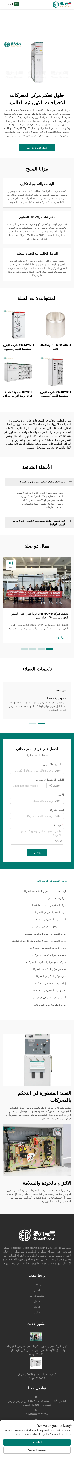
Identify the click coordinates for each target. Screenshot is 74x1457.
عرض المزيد (62, 637)
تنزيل (37, 1306)
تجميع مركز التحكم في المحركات (49, 990)
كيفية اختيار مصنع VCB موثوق (37, 1374)
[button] (49, 649)
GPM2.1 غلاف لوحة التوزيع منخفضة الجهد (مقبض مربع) (55, 394)
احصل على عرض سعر (37, 147)
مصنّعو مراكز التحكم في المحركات (48, 926)
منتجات (37, 1284)
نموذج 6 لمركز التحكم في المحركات (48, 948)
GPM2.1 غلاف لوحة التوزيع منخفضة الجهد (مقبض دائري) (18, 347)
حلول (37, 1301)
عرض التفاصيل (55, 325)
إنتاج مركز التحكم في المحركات (50, 983)
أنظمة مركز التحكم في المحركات (49, 997)
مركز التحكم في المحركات (35, 891)
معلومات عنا (37, 1295)
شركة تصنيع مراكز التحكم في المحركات (46, 962)
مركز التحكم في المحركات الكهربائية (47, 905)
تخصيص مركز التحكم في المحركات (48, 969)
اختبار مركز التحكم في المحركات (49, 919)
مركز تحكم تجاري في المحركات (50, 1004)
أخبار (37, 1290)
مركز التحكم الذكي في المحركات (49, 912)
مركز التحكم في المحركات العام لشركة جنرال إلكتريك (39, 940)
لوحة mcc (61, 891)
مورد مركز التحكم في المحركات (50, 976)
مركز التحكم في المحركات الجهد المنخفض (45, 933)
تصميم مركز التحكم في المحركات (49, 955)
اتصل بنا (37, 1312)
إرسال (37, 852)
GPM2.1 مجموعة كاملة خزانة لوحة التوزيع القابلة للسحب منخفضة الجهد (18, 394)
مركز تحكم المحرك (56, 898)
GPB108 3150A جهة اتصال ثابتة (55, 346)
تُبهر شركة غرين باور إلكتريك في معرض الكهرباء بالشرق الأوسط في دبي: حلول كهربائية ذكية (37, 1348)
